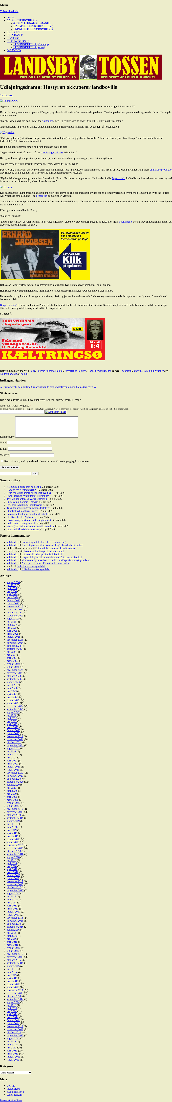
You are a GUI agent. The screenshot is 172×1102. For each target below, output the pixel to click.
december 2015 (15, 953)
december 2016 (15, 917)
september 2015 (15, 963)
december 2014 (15, 990)
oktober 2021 (14, 742)
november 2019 (15, 811)
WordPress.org (14, 1094)
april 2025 (12, 630)
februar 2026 (13, 600)
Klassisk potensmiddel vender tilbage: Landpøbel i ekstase (52, 545)
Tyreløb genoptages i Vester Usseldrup (27, 498)
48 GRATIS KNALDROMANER (32, 23)
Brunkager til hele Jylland (15, 387)
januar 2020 (13, 805)
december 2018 (15, 845)
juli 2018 (11, 860)
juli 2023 (11, 685)
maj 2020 (12, 793)
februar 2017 (13, 911)
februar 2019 (13, 839)
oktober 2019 (14, 814)
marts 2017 (12, 908)
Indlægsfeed (13, 1088)
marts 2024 (12, 660)
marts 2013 (12, 1053)
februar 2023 (13, 700)
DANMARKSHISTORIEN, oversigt (33, 26)
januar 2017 (13, 914)
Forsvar (41, 370)
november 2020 (15, 775)
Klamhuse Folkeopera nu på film (24, 486)
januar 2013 (13, 1059)
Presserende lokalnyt (75, 370)
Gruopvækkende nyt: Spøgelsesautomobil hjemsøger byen (63, 387)
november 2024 (15, 642)
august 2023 (13, 682)
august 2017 (13, 893)
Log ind (11, 1085)
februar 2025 (13, 636)
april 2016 (12, 941)
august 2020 (13, 784)
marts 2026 (12, 597)
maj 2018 (12, 866)
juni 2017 (12, 899)
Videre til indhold (9, 11)
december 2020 (15, 772)
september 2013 (15, 1035)
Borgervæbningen (9, 305)
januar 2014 (13, 1023)
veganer (159, 370)
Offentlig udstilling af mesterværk (24, 505)
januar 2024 (13, 666)
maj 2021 (12, 757)
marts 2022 (12, 727)
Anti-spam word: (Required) (15, 405)
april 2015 (12, 978)
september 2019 (15, 818)
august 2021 (13, 748)
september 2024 (15, 648)
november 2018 (15, 848)
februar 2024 (13, 663)
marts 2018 (12, 872)
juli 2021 (11, 751)
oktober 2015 (14, 960)
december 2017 (15, 881)
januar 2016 (13, 950)
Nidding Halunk (54, 370)
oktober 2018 (14, 851)
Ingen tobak (118, 178)
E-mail (3, 448)
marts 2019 (12, 836)
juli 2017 (11, 896)
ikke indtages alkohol (52, 152)
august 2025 (13, 618)
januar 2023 (13, 703)
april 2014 (12, 1014)
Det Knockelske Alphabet (20, 517)
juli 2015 (11, 969)
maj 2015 (12, 975)
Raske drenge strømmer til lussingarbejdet (29, 520)
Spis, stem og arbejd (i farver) (22, 501)
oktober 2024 (14, 645)
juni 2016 (12, 935)
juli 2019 (11, 824)
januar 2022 (13, 733)
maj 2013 (12, 1047)
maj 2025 (12, 627)
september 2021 (15, 745)
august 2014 (13, 1002)
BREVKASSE (15, 35)
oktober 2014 (14, 996)
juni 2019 (12, 827)
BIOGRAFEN (15, 32)
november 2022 (15, 706)
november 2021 (15, 739)
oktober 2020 (14, 778)
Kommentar (7, 436)
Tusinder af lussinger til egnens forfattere (28, 508)
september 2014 (15, 999)
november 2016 (15, 920)
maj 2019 (12, 830)
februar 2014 (13, 1020)
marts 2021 (12, 763)
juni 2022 (12, 718)
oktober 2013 (14, 1032)
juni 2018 (12, 863)
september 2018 (15, 854)
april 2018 (12, 869)
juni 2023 (12, 688)
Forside (11, 17)
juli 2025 (11, 621)
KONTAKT (13, 38)
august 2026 (13, 582)
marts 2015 (12, 981)
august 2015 (13, 966)
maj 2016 (12, 938)
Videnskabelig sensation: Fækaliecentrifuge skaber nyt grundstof (56, 560)
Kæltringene (125, 221)
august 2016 (13, 929)
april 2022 (12, 724)
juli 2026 (11, 585)
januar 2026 (13, 603)
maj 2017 (12, 902)
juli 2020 (11, 787)
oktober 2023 (14, 676)
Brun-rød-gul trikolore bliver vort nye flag (29, 492)
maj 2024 (12, 654)
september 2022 (15, 709)
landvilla (138, 370)
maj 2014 (12, 1011)
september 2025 (15, 615)
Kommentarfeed (15, 1091)
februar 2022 (13, 730)
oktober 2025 (14, 612)
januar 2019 (13, 842)
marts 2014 (12, 1017)
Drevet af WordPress (11, 1100)
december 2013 (15, 1026)
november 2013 (15, 1029)
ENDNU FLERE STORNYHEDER (33, 29)
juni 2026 (12, 588)
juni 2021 (12, 754)
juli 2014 (11, 1005)
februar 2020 (13, 802)
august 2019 (13, 821)
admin (24, 373)
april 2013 (12, 1050)
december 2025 (15, 606)
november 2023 (15, 673)
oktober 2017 (14, 887)
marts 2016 (12, 944)
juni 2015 (12, 972)
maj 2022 (12, 721)
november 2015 (15, 956)
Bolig (32, 370)
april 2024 (12, 657)
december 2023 (15, 669)
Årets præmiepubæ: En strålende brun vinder (45, 563)
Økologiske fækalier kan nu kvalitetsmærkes (30, 526)
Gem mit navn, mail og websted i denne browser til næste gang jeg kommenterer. (47, 461)
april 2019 (12, 833)
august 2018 (13, 857)
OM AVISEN (14, 50)
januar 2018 (13, 878)
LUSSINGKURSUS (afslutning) (31, 44)
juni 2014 (12, 1008)
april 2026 (12, 594)
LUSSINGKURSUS (18, 41)
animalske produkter (160, 169)
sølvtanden (12, 542)
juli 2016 (11, 932)
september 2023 (15, 679)
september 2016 (15, 926)
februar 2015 (13, 984)
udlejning (149, 370)
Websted (4, 454)
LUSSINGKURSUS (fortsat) (29, 47)
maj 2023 (12, 691)
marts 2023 (12, 697)
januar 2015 (13, 987)
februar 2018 (13, 875)
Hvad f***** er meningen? (21, 489)
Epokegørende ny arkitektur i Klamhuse (28, 495)
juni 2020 (12, 790)
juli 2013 (11, 1041)
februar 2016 (13, 947)
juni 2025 (12, 624)
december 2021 (15, 736)
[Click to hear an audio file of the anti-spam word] (55, 411)
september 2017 (15, 890)
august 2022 (13, 712)
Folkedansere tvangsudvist (21, 523)
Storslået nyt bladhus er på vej (22, 511)
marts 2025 (12, 633)
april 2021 (12, 760)
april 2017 (12, 905)
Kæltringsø (47, 120)
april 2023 (12, 694)
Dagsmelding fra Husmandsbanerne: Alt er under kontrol (52, 557)
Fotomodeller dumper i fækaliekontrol (27, 514)
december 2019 (15, 808)
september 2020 (15, 781)
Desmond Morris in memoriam (23, 529)
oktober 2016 (14, 923)
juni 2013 (12, 1044)
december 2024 (15, 639)
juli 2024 (11, 651)
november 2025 (15, 609)
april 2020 (12, 796)
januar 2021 (13, 769)
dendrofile (41, 195)
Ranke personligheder (99, 370)
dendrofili (127, 370)
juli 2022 (11, 715)
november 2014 (15, 993)
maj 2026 (12, 591)
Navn (3, 442)
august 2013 (13, 1038)
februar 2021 (13, 766)
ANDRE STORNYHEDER (22, 20)
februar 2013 (13, 1056)
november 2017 (15, 884)
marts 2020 (12, 799)
